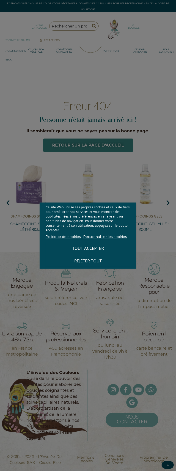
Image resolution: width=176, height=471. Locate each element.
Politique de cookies (63, 236)
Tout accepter (88, 248)
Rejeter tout (88, 260)
